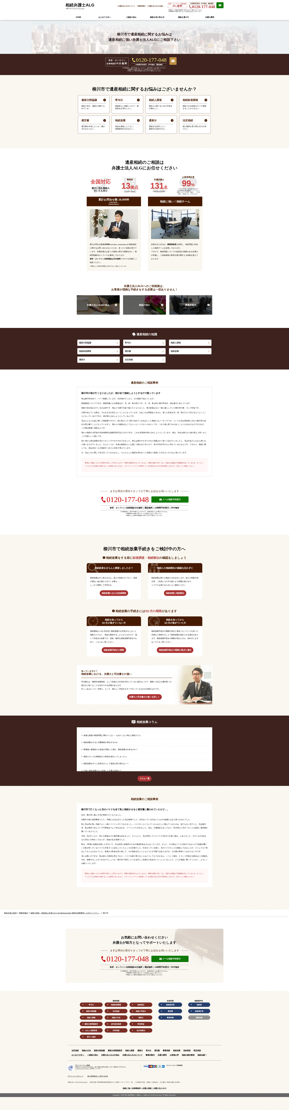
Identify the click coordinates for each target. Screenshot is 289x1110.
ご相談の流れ (131, 17)
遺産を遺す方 (183, 17)
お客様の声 (174, 1055)
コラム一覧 (144, 778)
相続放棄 (175, 351)
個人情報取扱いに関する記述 (97, 1076)
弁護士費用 (209, 17)
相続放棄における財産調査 (114, 593)
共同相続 (116, 1030)
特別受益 (141, 1024)
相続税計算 (199, 1011)
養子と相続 (91, 1037)
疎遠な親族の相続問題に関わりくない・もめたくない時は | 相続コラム (112, 735)
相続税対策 (170, 1005)
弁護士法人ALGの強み (156, 6)
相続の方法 (116, 1017)
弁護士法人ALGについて (127, 6)
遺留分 (82, 359)
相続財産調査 (85, 351)
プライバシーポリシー (75, 1076)
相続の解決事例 (188, 1055)
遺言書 (128, 351)
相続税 (199, 1005)
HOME (78, 17)
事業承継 (170, 1017)
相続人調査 (176, 343)
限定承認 (197, 1050)
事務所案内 (141, 6)
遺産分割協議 (85, 343)
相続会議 (201, 1055)
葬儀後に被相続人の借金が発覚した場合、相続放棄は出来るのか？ (111, 749)
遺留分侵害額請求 (91, 1024)
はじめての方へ (104, 17)
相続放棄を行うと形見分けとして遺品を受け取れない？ (106, 763)
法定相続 (129, 359)
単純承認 (187, 1050)
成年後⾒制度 (116, 1024)
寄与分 (128, 343)
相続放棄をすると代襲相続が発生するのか (101, 742)
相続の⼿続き (141, 1011)
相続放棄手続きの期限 (114, 650)
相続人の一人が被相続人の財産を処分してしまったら (105, 757)
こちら (191, 11)
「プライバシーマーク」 (82, 1068)
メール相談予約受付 (171, 499)
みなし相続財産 (91, 1030)
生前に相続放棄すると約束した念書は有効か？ (102, 771)
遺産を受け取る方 (157, 17)
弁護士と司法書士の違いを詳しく (144, 697)
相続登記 (141, 1005)
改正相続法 (141, 1030)
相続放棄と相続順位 (175, 593)
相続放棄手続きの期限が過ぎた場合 (175, 650)
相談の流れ (144, 305)
